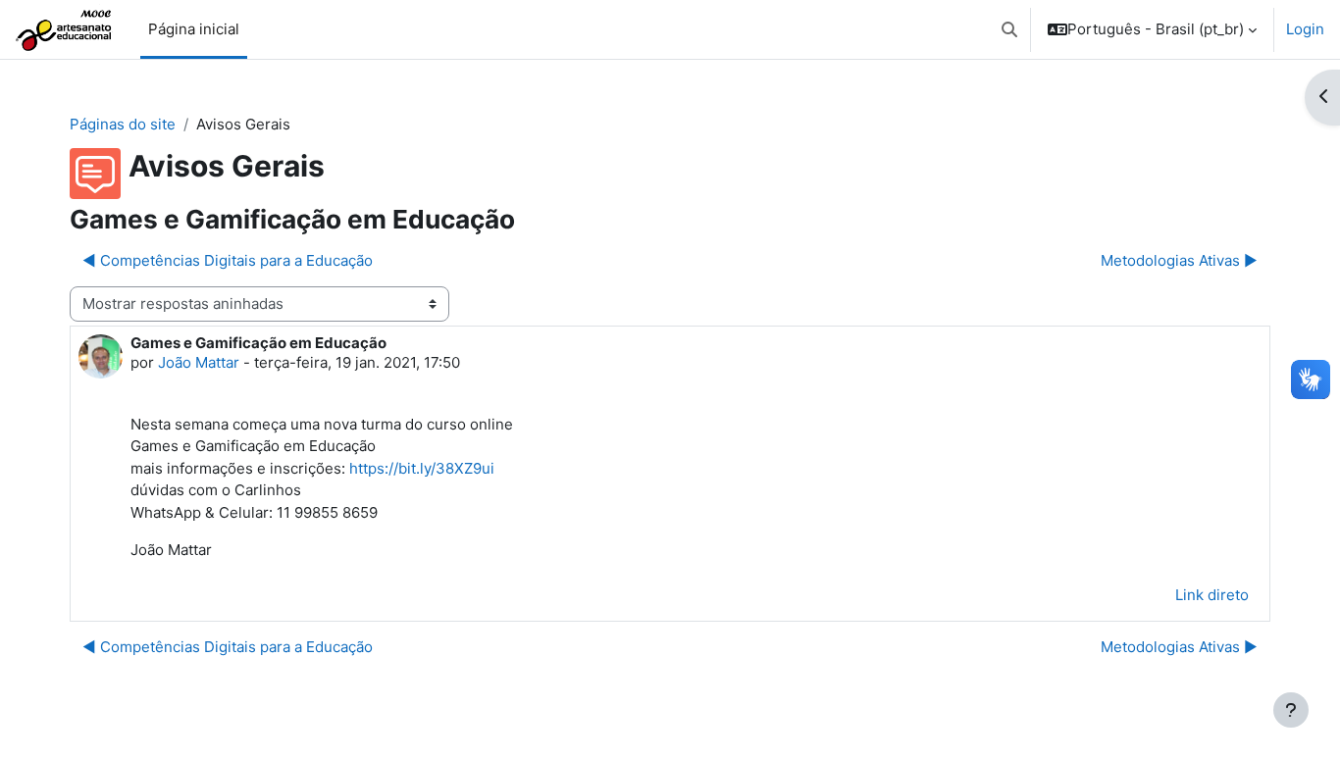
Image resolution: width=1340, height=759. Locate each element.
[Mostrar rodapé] (1291, 710)
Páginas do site (123, 124)
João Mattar (198, 362)
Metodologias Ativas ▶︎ (1179, 260)
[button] (1009, 29)
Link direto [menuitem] (1212, 594)
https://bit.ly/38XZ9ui (421, 468)
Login (1305, 29)
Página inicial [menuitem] (193, 29)
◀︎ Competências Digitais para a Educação (227, 260)
